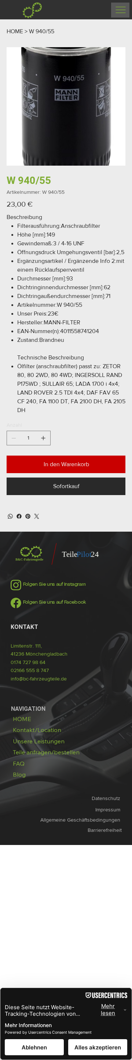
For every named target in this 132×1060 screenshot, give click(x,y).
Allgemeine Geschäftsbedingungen (81, 820)
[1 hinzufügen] (43, 438)
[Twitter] (36, 516)
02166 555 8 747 (30, 670)
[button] (46, 752)
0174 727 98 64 (28, 662)
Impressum (108, 809)
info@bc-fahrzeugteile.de (39, 679)
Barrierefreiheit (105, 830)
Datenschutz (107, 798)
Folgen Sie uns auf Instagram (54, 584)
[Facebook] (19, 516)
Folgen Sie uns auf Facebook (54, 602)
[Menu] (120, 10)
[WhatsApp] (10, 516)
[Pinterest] (28, 516)
